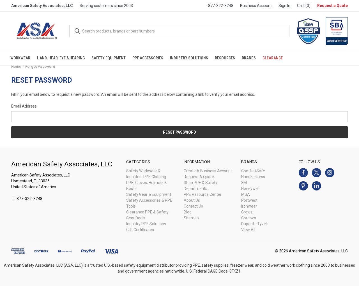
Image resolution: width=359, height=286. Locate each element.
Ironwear (249, 206)
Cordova (248, 218)
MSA (245, 194)
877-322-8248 (220, 6)
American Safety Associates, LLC (42, 6)
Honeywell (250, 188)
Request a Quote (332, 6)
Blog (188, 212)
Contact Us (193, 206)
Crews (246, 212)
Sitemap (191, 218)
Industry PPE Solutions (146, 224)
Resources (225, 58)
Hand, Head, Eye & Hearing (61, 58)
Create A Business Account (208, 171)
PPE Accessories (147, 58)
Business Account (256, 6)
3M (244, 182)
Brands (249, 58)
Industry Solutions (189, 58)
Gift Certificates (140, 229)
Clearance (273, 58)
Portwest (249, 200)
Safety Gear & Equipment (148, 194)
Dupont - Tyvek (254, 224)
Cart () (303, 6)
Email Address (24, 106)
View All (248, 229)
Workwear (20, 58)
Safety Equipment (108, 58)
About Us (192, 200)
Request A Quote (199, 177)
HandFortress (253, 177)
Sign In (284, 6)
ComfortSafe (253, 171)
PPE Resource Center (203, 194)
